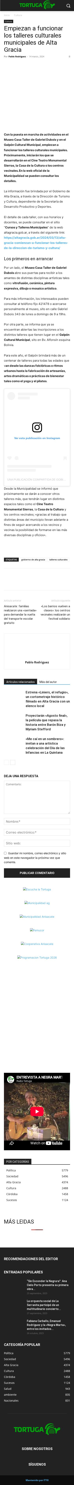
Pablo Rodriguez (17, 56)
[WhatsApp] (26, 65)
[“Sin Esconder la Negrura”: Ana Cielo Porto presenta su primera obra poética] (14, 1286)
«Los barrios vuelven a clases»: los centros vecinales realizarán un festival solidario (55, 612)
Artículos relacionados (20, 682)
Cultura (18, 15)
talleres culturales (58, 559)
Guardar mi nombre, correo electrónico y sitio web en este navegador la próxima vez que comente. (35, 857)
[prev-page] (6, 762)
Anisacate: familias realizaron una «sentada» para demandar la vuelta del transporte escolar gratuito (20, 614)
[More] (35, 65)
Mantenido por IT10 (37, 1480)
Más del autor (48, 682)
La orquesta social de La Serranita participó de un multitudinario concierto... (44, 1305)
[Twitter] (17, 65)
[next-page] (12, 762)
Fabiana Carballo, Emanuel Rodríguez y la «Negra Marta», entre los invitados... (46, 1324)
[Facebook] (8, 65)
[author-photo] (37, 656)
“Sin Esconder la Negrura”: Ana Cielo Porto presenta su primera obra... (47, 1285)
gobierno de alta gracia (33, 559)
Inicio (7, 15)
